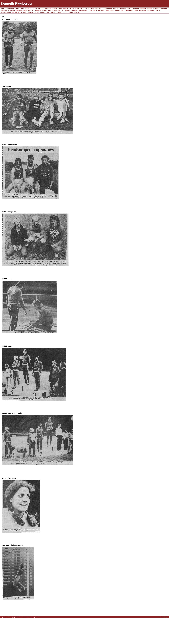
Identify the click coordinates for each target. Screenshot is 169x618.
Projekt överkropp (83, 10)
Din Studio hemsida (164, 617)
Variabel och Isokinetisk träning (78, 8)
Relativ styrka (150, 10)
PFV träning (33, 8)
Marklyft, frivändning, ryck (42, 12)
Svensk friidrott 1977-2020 (8, 10)
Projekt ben (92, 10)
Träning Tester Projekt (13, 8)
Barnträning (48, 8)
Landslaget (143, 8)
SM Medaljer (135, 8)
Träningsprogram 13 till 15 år (55, 10)
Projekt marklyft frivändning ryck (114, 10)
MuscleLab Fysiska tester (95, 8)
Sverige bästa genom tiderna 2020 (25, 10)
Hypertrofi (58, 12)
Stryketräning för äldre (71, 10)
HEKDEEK (40, 8)
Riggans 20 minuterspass (160, 8)
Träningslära (142, 10)
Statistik (129, 8)
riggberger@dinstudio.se (34, 617)
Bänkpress (30, 12)
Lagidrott (52, 12)
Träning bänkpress (74, 12)
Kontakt (44, 10)
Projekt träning (100, 10)
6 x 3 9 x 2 (65, 12)
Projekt (22, 8)
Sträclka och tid (22, 12)
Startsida (3, 8)
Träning (27, 8)
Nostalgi (149, 8)
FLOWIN (54, 8)
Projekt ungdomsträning (131, 10)
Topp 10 (158, 10)
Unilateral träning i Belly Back (9, 12)
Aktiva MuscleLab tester (109, 8)
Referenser (38, 10)
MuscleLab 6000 (121, 8)
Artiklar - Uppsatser (63, 8)
